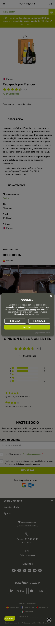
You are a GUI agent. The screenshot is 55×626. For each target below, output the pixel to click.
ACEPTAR (27, 327)
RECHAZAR (15, 321)
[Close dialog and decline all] (51, 296)
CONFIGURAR (39, 321)
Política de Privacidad (26, 310)
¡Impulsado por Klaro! (42, 333)
